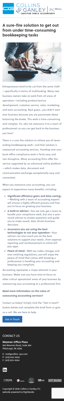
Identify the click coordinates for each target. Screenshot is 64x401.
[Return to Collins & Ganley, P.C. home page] (28, 8)
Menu (58, 9)
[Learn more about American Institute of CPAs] (20, 380)
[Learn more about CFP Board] (55, 380)
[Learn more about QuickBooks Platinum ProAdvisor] (31, 380)
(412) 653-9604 (12, 360)
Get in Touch (12, 319)
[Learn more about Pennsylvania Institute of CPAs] (7, 380)
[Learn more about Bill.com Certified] (41, 380)
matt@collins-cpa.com (16, 354)
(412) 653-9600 (12, 357)
